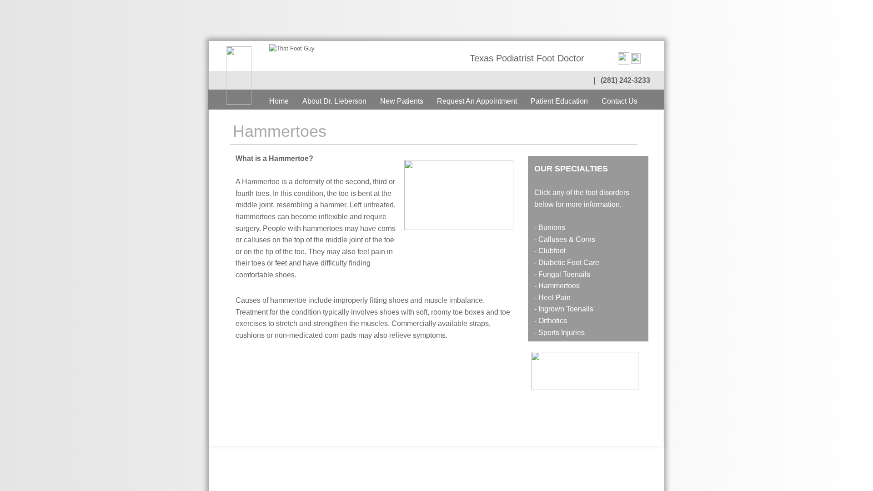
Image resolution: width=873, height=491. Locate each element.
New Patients (401, 101)
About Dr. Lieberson (334, 101)
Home (279, 101)
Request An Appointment (477, 101)
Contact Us (619, 101)
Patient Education (559, 101)
